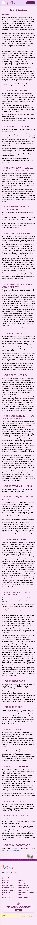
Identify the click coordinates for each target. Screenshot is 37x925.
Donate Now (30, 3)
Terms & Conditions (9, 890)
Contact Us (6, 880)
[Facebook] (3, 872)
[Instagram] (7, 872)
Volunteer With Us (8, 887)
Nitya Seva (6, 897)
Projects (22, 880)
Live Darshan (24, 885)
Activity (22, 883)
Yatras (5, 895)
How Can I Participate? (27, 892)
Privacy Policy (24, 890)
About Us (6, 883)
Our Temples (24, 897)
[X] (11, 872)
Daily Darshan (24, 895)
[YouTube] (15, 872)
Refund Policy (24, 887)
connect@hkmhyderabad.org (13, 850)
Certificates (6, 892)
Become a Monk (8, 885)
